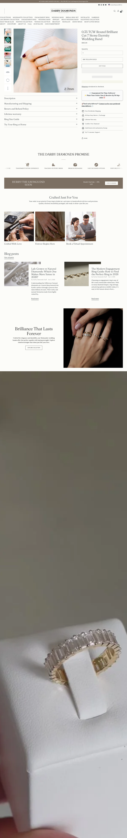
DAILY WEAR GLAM (7, 22)
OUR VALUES (38, 24)
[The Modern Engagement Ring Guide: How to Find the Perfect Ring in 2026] (82, 282)
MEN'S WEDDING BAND (70, 20)
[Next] (5, 11)
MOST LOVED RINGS (91, 22)
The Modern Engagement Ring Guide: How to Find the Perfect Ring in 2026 (105, 271)
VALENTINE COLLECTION (90, 20)
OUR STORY (11, 24)
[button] (102, 71)
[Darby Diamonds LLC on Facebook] (99, 5)
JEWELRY (56, 20)
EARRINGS (95, 17)
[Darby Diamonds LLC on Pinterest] (103, 5)
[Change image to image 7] (7, 79)
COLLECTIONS (5, 17)
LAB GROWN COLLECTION (9, 20)
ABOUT (2, 24)
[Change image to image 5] (7, 63)
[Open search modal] (114, 11)
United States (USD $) (116, 5)
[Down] (7, 90)
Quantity (85, 49)
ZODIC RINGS (77, 22)
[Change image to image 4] (7, 56)
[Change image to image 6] (7, 71)
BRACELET (56, 22)
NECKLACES (85, 17)
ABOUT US (22, 24)
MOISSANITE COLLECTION (23, 17)
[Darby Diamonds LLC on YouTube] (106, 5)
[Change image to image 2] (7, 40)
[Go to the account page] (118, 11)
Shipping (85, 87)
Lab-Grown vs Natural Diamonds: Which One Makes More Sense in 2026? (43, 273)
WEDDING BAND (58, 17)
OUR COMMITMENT (52, 24)
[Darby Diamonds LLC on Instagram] (101, 5)
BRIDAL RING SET (72, 17)
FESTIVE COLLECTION (24, 22)
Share (85, 138)
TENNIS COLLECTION (42, 22)
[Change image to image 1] (7, 32)
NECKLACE (66, 22)
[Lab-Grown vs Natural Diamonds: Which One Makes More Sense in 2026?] (22, 282)
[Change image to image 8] (7, 87)
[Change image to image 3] (7, 48)
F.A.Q (29, 24)
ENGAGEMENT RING (42, 17)
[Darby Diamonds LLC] (63, 11)
